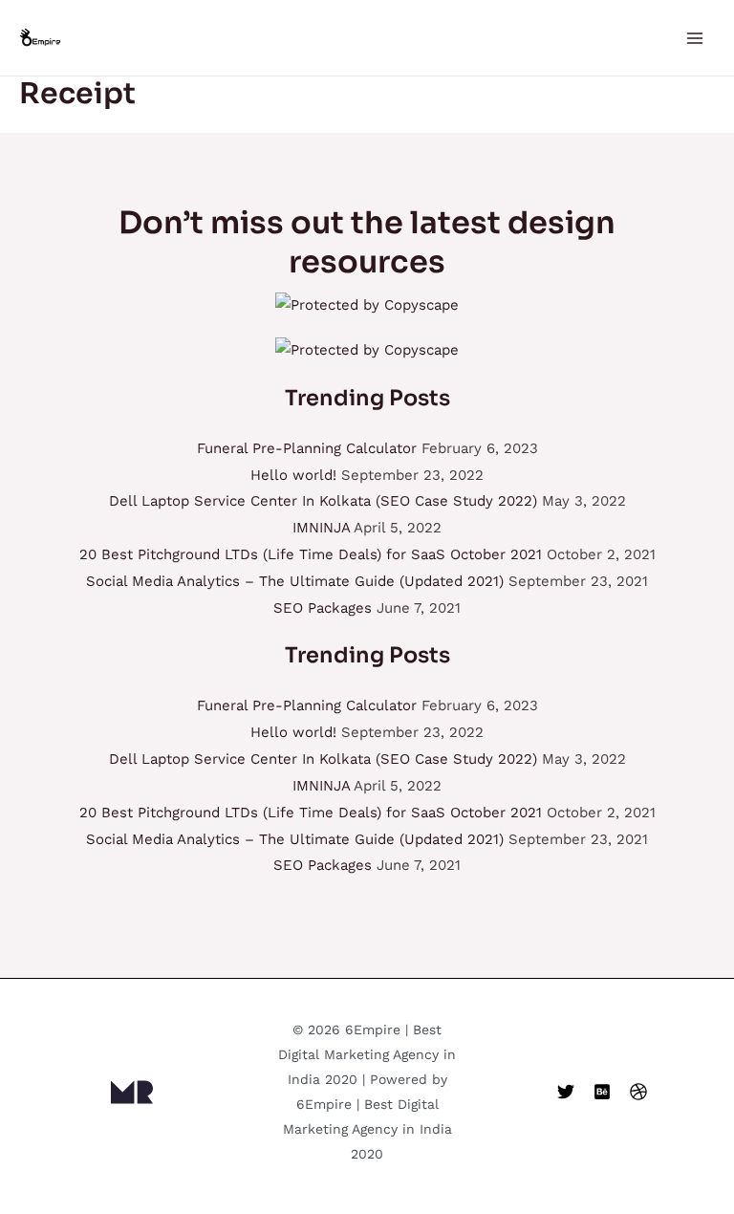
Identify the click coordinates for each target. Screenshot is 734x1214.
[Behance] (602, 1091)
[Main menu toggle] (695, 37)
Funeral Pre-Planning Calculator (307, 448)
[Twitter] (565, 1091)
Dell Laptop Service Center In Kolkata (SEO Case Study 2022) (323, 500)
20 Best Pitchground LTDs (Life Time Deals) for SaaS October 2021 (310, 554)
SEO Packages (322, 608)
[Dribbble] (638, 1091)
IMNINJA (321, 527)
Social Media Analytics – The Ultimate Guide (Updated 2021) (295, 581)
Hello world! (293, 475)
